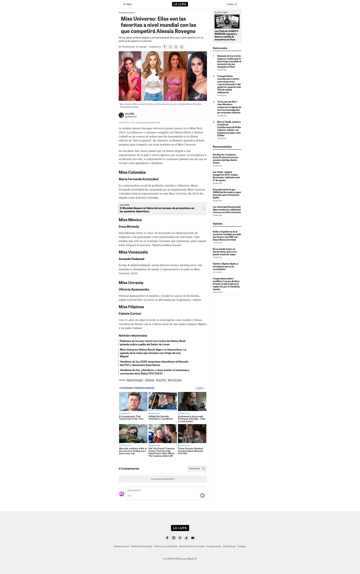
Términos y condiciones (165, 546)
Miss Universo (175, 380)
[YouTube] (192, 538)
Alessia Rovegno (135, 380)
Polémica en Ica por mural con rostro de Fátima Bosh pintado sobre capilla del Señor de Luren (153, 342)
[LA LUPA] (180, 4)
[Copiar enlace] (182, 46)
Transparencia (213, 546)
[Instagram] (173, 538)
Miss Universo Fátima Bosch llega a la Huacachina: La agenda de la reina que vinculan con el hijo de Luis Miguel (153, 353)
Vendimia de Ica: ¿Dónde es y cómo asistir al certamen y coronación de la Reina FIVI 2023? (154, 371)
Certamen (149, 380)
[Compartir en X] (170, 46)
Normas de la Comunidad (192, 546)
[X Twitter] (180, 538)
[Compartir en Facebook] (165, 46)
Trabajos (241, 546)
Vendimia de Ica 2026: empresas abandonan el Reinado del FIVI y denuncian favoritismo (154, 363)
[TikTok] (186, 538)
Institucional (229, 546)
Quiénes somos (121, 546)
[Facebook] (167, 538)
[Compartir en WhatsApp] (176, 46)
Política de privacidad (141, 546)
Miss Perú (161, 380)
